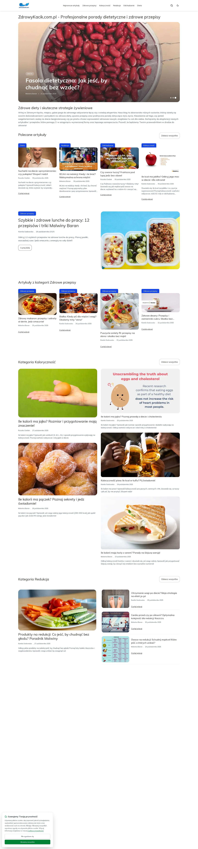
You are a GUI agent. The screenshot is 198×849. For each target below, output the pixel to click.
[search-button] (171, 5)
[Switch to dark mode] (178, 5)
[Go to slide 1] (171, 97)
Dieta (139, 5)
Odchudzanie (128, 5)
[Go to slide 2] (173, 97)
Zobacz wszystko (169, 135)
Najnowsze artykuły (71, 5)
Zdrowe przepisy (89, 5)
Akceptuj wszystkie (27, 842)
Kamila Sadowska (148, 184)
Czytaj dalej (25, 248)
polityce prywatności (36, 831)
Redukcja (117, 5)
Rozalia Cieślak (24, 178)
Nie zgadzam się (27, 836)
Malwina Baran (31, 94)
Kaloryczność (104, 5)
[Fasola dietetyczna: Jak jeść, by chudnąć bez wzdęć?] (99, 62)
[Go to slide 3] (175, 98)
